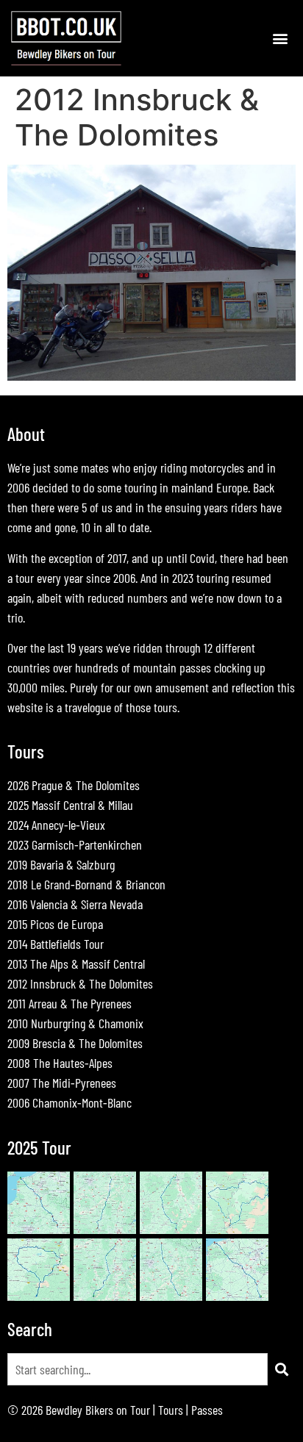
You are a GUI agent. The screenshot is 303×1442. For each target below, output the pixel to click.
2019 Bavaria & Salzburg (61, 864)
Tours (170, 1410)
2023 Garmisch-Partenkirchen (74, 844)
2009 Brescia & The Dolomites (75, 1043)
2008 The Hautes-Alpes (60, 1063)
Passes (207, 1410)
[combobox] (137, 1369)
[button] (280, 38)
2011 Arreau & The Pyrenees (69, 1003)
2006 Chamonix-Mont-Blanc (69, 1102)
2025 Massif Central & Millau (70, 805)
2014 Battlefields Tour (55, 944)
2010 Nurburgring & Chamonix (75, 1023)
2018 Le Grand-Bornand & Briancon (86, 884)
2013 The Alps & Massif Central (76, 963)
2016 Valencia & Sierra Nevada (75, 904)
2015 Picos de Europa (55, 924)
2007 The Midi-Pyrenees (61, 1083)
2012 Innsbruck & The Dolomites (80, 983)
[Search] (282, 1369)
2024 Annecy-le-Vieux (56, 825)
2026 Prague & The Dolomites (73, 785)
